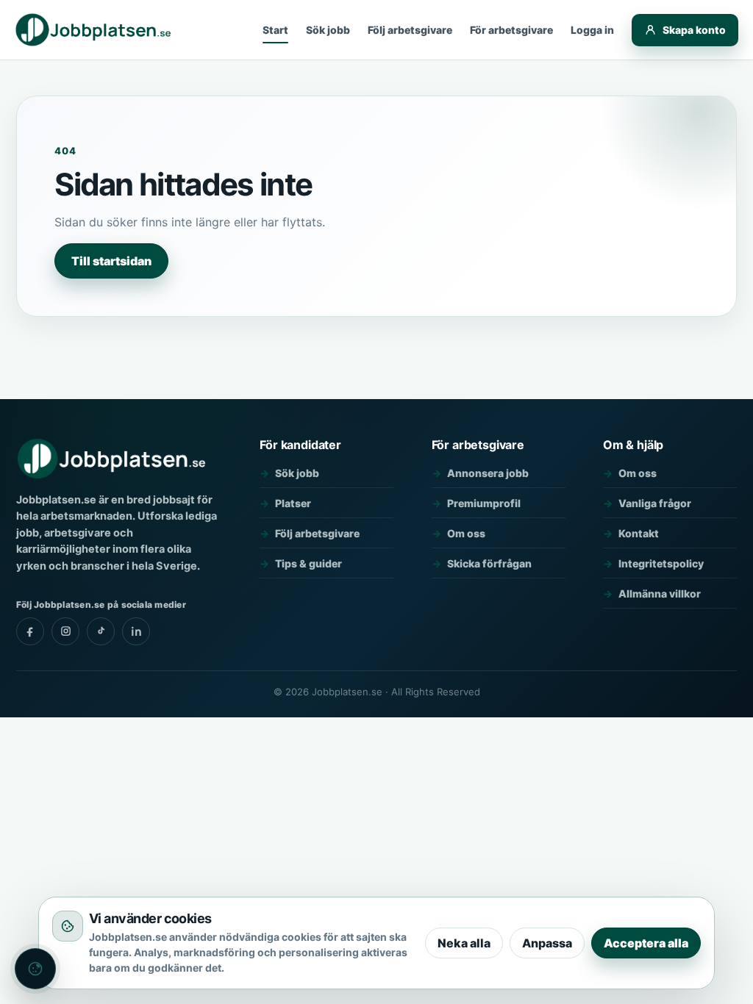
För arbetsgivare (511, 30)
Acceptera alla (646, 943)
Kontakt (638, 533)
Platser (293, 503)
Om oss (466, 533)
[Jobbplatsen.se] (94, 30)
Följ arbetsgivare (410, 30)
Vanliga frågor (654, 503)
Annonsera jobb (488, 473)
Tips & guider (308, 563)
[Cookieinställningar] (35, 968)
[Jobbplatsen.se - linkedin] (136, 631)
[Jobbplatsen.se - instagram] (65, 631)
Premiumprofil (484, 503)
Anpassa (547, 943)
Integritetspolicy (661, 563)
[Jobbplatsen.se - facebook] (30, 631)
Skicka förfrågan (489, 563)
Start (275, 30)
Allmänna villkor (659, 593)
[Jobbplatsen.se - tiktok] (101, 631)
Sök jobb (328, 30)
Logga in (592, 30)
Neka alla (464, 943)
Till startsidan (111, 261)
